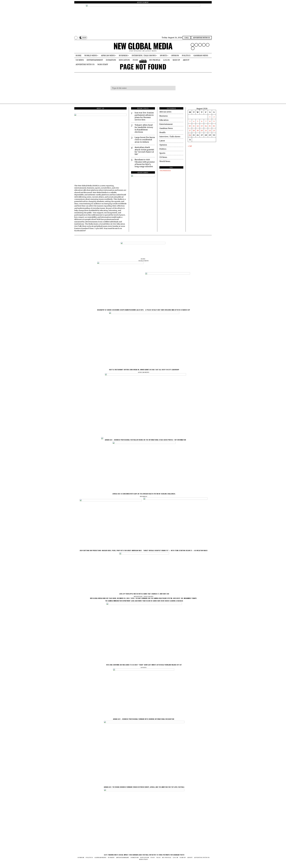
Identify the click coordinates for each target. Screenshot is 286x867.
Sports (162, 153)
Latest (162, 141)
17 (190, 130)
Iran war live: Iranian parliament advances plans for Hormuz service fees (144, 116)
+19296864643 (165, 171)
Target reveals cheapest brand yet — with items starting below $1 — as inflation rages (175, 550)
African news (165, 112)
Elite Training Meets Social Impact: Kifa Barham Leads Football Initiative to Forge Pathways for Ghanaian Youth (144, 855)
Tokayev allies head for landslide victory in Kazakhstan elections (144, 128)
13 (202, 126)
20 (202, 130)
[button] (173, 88)
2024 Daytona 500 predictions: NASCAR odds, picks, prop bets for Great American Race (111, 550)
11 (194, 126)
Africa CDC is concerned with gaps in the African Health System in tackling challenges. (144, 493)
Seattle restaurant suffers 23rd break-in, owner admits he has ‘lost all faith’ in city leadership (144, 369)
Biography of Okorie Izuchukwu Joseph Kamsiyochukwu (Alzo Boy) (120, 310)
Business (163, 116)
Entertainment (166, 124)
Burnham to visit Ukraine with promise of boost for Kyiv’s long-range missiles (145, 163)
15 (210, 126)
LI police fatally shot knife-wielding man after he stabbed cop (167, 310)
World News (164, 161)
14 (206, 126)
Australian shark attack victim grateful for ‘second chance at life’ (144, 150)
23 (214, 130)
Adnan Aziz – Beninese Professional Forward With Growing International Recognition (143, 719)
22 (210, 130)
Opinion (163, 145)
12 (198, 126)
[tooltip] (192, 45)
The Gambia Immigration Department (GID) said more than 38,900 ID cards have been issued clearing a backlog (144, 601)
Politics (162, 149)
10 (190, 126)
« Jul (190, 146)
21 (206, 130)
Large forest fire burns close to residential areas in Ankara (145, 139)
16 (214, 126)
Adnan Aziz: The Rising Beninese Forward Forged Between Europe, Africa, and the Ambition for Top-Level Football (144, 787)
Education (163, 120)
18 (194, 130)
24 (190, 135)
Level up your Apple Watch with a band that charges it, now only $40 (144, 593)
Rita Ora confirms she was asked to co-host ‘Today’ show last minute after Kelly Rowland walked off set (144, 664)
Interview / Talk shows (169, 136)
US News (163, 157)
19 (198, 130)
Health (162, 132)
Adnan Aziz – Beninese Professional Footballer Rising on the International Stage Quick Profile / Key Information (145, 440)
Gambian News (166, 128)
